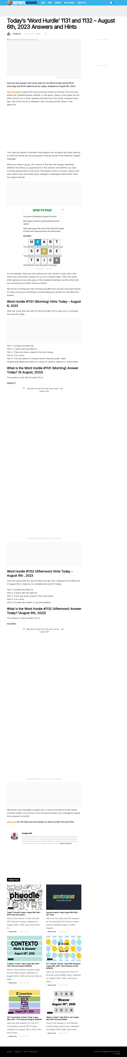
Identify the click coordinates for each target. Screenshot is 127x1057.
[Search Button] (119, 2)
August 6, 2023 (29, 33)
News (50, 2)
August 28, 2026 (24, 931)
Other (38, 33)
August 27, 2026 (63, 985)
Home (43, 2)
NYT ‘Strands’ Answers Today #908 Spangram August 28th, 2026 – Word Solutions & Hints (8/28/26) (63, 966)
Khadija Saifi (17, 33)
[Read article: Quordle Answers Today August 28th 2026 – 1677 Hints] (63, 897)
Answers (58, 2)
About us (10, 1051)
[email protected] (65, 843)
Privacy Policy (33, 1051)
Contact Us (81, 2)
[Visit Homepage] (22, 2)
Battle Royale (69, 2)
